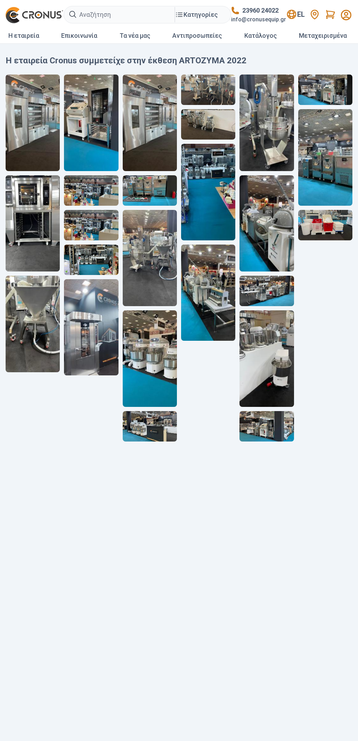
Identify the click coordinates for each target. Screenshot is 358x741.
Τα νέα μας (135, 35)
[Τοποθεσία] (314, 14)
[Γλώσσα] (346, 15)
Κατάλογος (260, 35)
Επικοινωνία (79, 35)
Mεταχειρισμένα (323, 35)
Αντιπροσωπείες (197, 35)
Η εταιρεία (23, 35)
